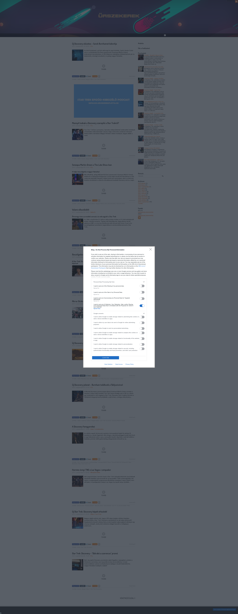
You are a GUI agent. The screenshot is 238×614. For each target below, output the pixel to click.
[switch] (142, 286)
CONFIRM (105, 357)
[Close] (151, 250)
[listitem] (119, 282)
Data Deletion (108, 364)
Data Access (119, 364)
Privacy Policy (130, 364)
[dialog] (119, 307)
